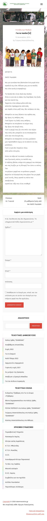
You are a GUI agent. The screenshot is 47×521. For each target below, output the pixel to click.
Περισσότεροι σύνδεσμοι (14, 487)
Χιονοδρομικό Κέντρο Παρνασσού (17, 459)
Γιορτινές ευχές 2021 (13, 367)
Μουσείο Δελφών (11, 468)
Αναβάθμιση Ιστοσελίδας (14, 345)
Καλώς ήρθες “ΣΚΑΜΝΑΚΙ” (14, 340)
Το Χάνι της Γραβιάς (12, 464)
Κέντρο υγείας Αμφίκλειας (14, 441)
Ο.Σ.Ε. (7, 455)
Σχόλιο (8, 227)
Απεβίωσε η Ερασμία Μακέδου (16, 377)
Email (7, 271)
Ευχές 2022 (9, 349)
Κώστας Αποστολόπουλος (14, 420)
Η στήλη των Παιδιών (23, 30)
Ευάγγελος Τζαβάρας (13, 393)
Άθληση (30, 420)
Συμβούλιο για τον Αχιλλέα (15, 478)
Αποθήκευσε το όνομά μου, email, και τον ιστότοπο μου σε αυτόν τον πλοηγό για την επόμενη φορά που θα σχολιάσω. (21, 295)
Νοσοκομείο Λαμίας (12, 437)
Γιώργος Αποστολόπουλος (24, 40)
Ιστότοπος (8, 282)
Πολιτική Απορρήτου (36, 511)
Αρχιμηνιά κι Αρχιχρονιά (14, 363)
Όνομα (8, 260)
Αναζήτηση (23, 318)
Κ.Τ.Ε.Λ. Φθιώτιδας (12, 446)
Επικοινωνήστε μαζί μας (35, 514)
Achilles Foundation (12, 482)
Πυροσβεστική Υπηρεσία (14, 432)
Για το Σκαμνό (10, 354)
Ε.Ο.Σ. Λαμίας (10, 473)
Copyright (6, 501)
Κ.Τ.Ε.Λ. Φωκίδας (11, 450)
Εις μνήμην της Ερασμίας (14, 372)
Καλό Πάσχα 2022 (11, 358)
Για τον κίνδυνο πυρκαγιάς (15, 381)
